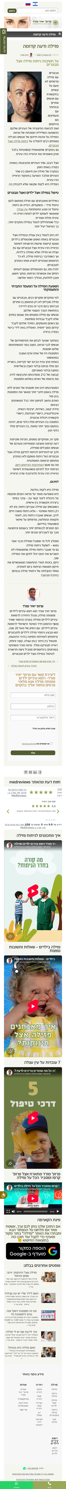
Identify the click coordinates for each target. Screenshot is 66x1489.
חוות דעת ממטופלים (23, 1404)
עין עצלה (22, 209)
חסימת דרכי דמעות (39, 1422)
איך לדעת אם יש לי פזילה (21, 1332)
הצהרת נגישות (44, 1479)
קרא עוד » (18, 1304)
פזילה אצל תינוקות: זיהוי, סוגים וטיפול (21, 1274)
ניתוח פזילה (54, 1394)
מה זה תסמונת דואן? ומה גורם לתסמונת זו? (22, 1312)
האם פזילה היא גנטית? (21, 1347)
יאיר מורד (24, 54)
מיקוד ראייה (39, 1390)
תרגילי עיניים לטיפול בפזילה (24, 665)
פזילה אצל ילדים (54, 1403)
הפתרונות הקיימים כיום (30, 465)
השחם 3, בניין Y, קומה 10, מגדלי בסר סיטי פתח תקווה (33, 1474)
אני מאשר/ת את (36, 744)
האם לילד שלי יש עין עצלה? (21, 1293)
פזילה (54, 1389)
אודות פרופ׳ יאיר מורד (23, 1392)
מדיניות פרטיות (22, 1479)
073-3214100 (33, 1468)
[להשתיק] (13, 1211)
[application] (33, 1198)
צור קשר (23, 1409)
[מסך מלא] (8, 1211)
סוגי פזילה (54, 1420)
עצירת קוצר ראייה (39, 1406)
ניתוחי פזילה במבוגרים (54, 1412)
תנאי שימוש (33, 1479)
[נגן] (57, 1211)
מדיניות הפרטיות (29, 743)
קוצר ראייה (39, 1397)
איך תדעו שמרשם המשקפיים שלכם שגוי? (37, 661)
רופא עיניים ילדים (55, 1451)
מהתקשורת (23, 1399)
